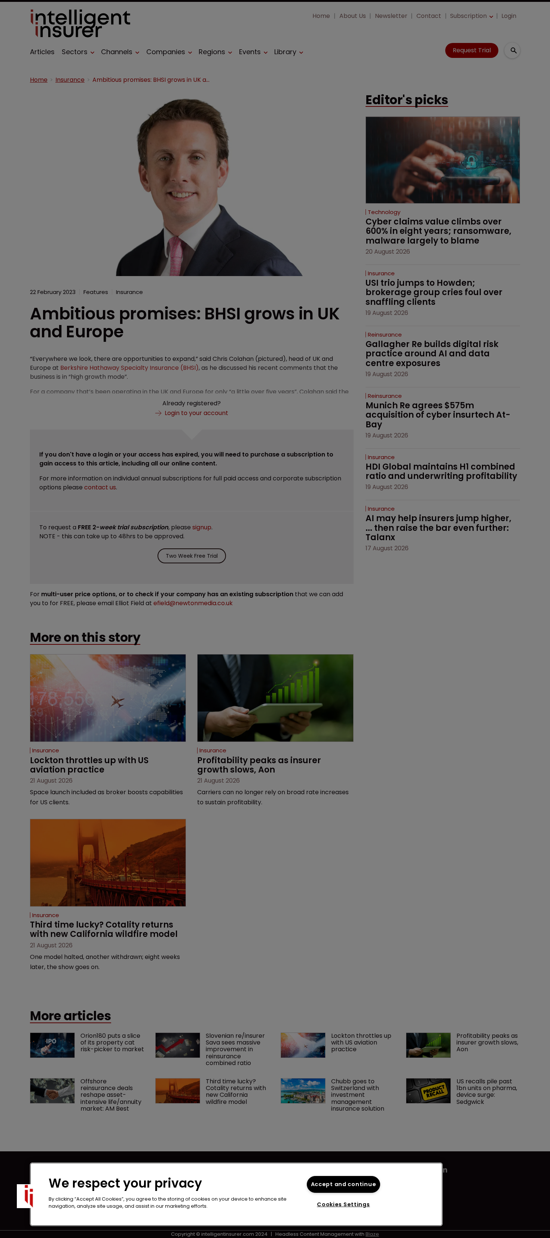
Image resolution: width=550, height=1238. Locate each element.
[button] (29, 1196)
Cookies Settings (343, 1204)
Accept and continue (343, 1184)
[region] (236, 1194)
